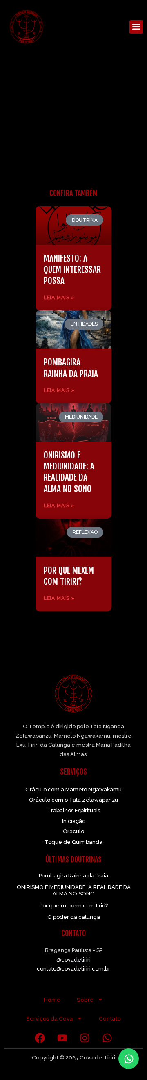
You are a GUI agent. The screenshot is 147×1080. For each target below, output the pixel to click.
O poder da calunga (73, 917)
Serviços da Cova (49, 1018)
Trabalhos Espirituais (73, 810)
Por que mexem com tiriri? (69, 576)
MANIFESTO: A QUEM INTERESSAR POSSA (72, 269)
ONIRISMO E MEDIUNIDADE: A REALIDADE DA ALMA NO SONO (69, 472)
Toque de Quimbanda (73, 842)
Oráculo (73, 831)
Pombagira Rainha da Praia (71, 367)
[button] (136, 27)
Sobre (85, 999)
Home (52, 999)
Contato (110, 1018)
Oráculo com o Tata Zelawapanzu (73, 800)
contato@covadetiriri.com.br (73, 969)
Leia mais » (59, 298)
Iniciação (73, 821)
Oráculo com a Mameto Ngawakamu (73, 789)
